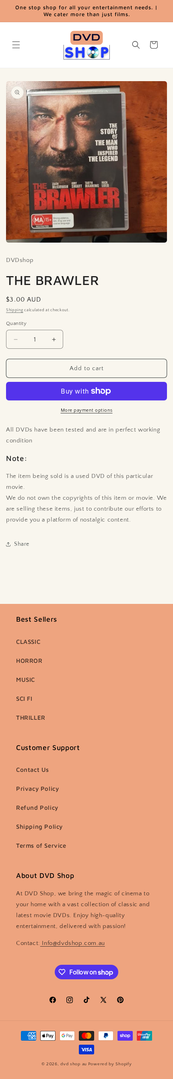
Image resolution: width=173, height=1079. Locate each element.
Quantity (16, 323)
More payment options (87, 410)
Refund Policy (37, 807)
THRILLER (30, 717)
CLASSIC (28, 641)
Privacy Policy (37, 788)
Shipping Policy (39, 826)
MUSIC (25, 679)
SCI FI (24, 698)
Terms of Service (41, 845)
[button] (16, 45)
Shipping (14, 310)
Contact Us (32, 769)
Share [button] (21, 544)
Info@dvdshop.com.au (72, 943)
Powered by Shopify (110, 1064)
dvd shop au (73, 1064)
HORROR (29, 660)
